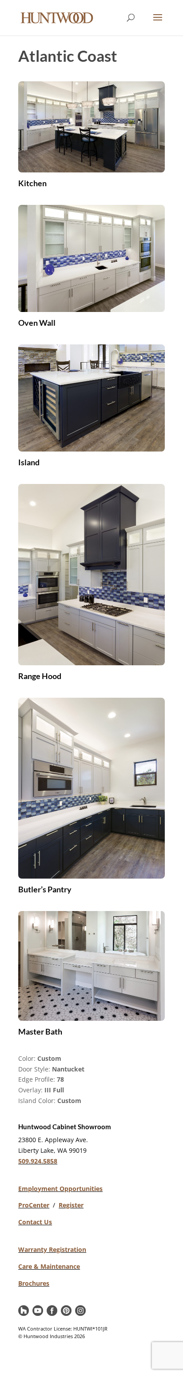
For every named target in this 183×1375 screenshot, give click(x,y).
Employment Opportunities (60, 1188)
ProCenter (33, 1205)
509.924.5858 (37, 1161)
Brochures (33, 1283)
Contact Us (35, 1222)
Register (71, 1205)
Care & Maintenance (49, 1266)
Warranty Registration (52, 1249)
